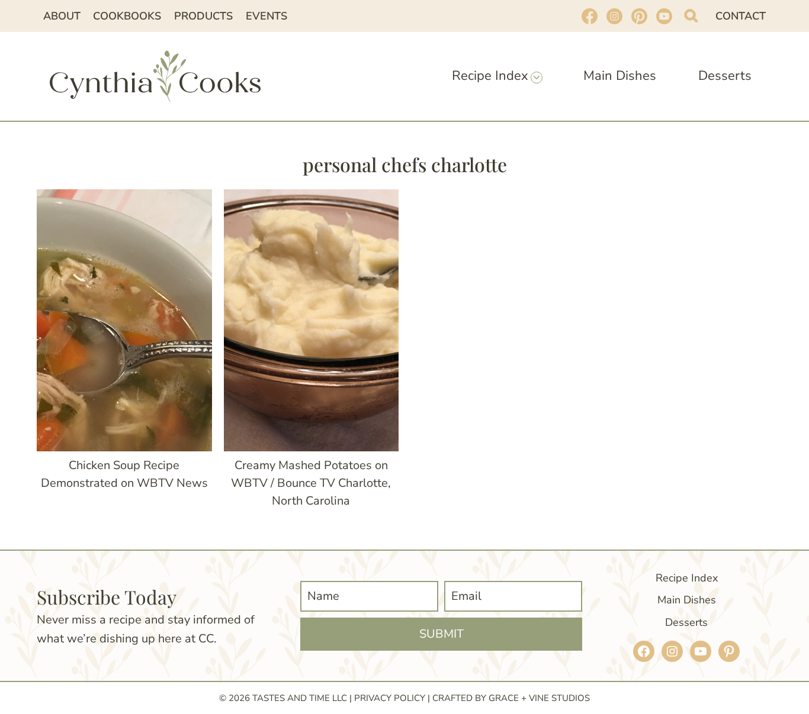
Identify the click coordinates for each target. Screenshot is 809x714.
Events (266, 16)
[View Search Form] (691, 16)
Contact (740, 16)
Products (203, 16)
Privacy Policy (389, 698)
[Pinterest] (639, 16)
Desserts (725, 76)
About (62, 16)
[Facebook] (589, 16)
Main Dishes (619, 76)
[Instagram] (614, 16)
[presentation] (124, 320)
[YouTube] (664, 16)
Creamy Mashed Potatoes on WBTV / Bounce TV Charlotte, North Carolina (311, 483)
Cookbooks (127, 16)
